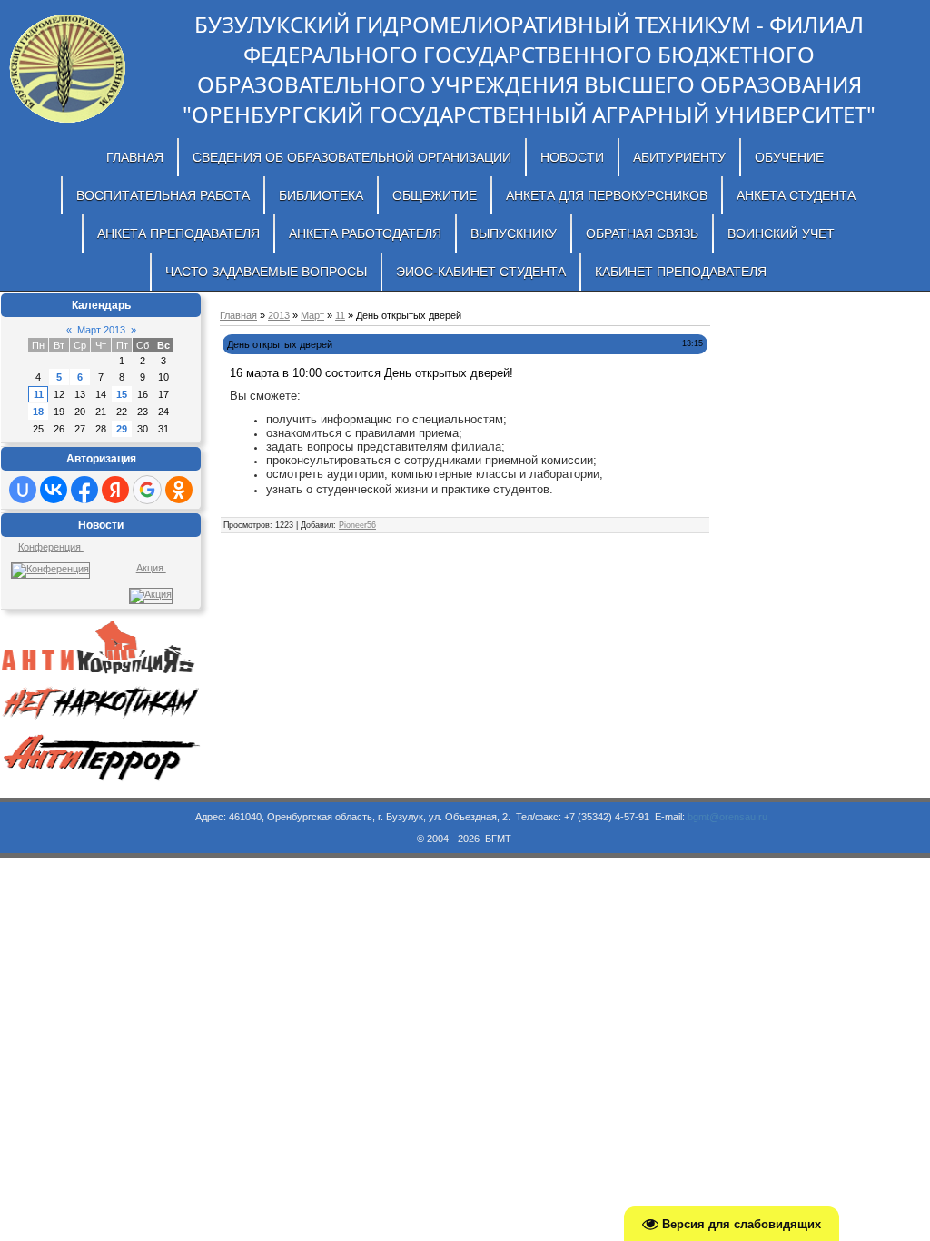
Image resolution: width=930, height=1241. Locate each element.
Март (312, 315)
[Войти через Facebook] (84, 489)
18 (38, 411)
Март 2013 (101, 329)
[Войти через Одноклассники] (179, 489)
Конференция (51, 546)
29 (121, 428)
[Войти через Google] (147, 489)
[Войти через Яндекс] (115, 489)
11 (39, 394)
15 (121, 394)
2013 (279, 315)
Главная (238, 315)
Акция (151, 567)
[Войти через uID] (22, 489)
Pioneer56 (357, 525)
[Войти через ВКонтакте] (53, 489)
